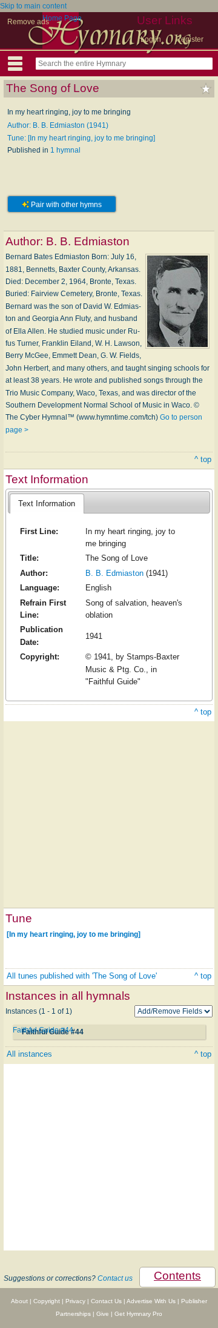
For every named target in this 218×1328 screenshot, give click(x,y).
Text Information (46, 503)
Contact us (115, 1278)
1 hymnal (65, 150)
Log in (150, 39)
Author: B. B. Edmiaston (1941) (57, 125)
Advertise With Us (151, 1301)
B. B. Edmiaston (114, 573)
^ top (202, 459)
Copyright (46, 1301)
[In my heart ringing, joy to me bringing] (73, 934)
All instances (29, 1054)
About (19, 1301)
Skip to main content (33, 6)
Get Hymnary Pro (138, 1313)
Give (102, 1313)
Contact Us (106, 1301)
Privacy (75, 1301)
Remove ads (28, 22)
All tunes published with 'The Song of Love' (82, 975)
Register (189, 39)
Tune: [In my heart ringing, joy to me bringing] (81, 138)
